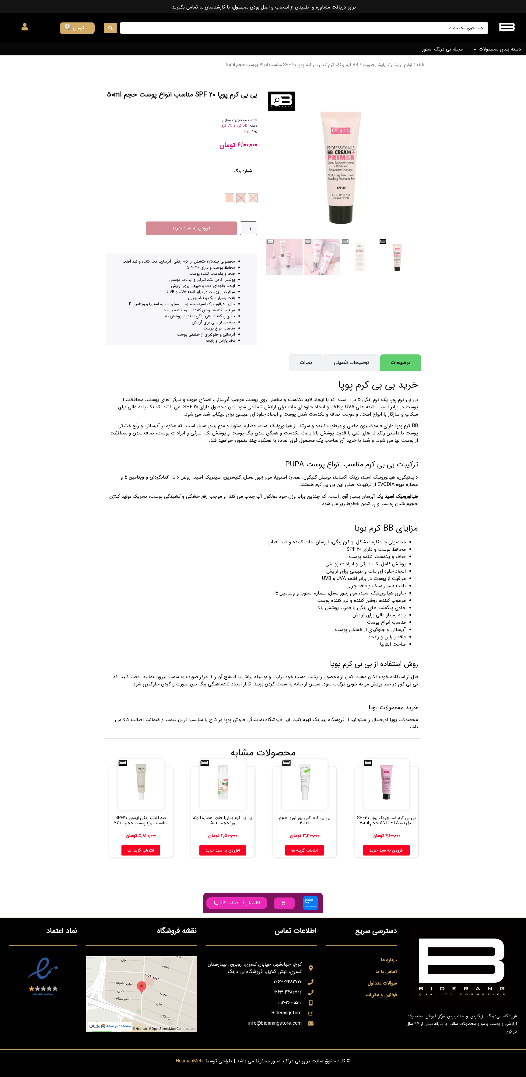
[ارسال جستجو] (110, 28)
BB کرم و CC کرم (343, 64)
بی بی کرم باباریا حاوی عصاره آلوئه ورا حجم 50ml (222, 820)
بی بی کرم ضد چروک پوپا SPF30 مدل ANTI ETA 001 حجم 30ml (386, 820)
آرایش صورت (375, 64)
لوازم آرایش (401, 64)
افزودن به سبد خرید (192, 228)
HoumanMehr (190, 1061)
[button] (276, 100)
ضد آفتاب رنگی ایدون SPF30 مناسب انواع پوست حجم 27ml (140, 820)
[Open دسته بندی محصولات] (474, 49)
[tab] (400, 362)
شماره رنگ (243, 171)
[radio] (252, 198)
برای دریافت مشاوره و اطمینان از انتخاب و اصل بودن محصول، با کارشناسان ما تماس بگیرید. (263, 7)
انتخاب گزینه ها (304, 850)
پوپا (246, 131)
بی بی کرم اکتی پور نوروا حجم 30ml (305, 820)
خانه (420, 64)
